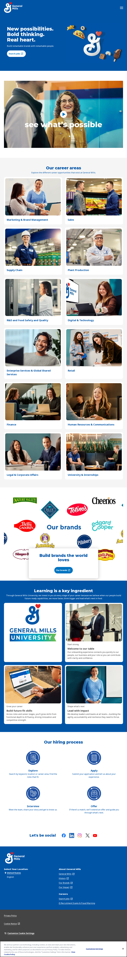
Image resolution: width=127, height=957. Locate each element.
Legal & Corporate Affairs (22, 475)
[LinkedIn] (72, 835)
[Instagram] (80, 835)
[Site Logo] (13, 7)
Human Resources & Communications (91, 424)
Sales (71, 220)
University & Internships (83, 475)
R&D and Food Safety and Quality (27, 320)
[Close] (123, 949)
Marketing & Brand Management (27, 220)
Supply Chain (14, 270)
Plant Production (78, 270)
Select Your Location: (16, 869)
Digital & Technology (81, 320)
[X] (88, 835)
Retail (71, 371)
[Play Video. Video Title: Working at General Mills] (63, 114)
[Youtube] (95, 835)
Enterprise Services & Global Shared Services (29, 372)
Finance (11, 424)
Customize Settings (94, 949)
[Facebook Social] (64, 835)
